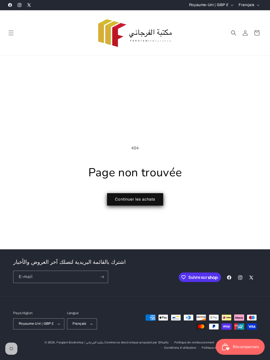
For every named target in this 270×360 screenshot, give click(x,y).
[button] (11, 33)
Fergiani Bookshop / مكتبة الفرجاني (80, 342)
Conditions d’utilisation (180, 347)
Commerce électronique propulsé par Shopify (136, 342)
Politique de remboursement (194, 342)
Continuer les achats (135, 199)
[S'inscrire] (102, 277)
